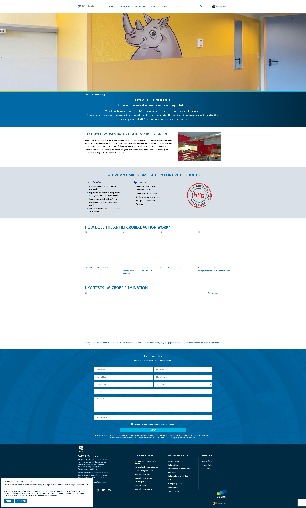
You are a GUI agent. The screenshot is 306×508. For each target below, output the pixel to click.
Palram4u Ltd (173, 487)
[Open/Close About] (154, 7)
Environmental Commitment (179, 469)
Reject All (21, 501)
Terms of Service (187, 438)
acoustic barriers (141, 486)
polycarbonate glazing (143, 478)
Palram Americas (174, 480)
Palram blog (173, 465)
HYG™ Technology (98, 95)
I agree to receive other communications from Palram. (155, 425)
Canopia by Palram (175, 484)
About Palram (173, 461)
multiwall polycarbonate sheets (147, 467)
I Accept (8, 501)
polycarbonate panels (143, 489)
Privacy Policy (133, 438)
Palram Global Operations (178, 476)
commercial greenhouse (144, 471)
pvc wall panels (140, 482)
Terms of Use (207, 461)
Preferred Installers (182, 7)
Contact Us (166, 7)
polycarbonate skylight (144, 474)
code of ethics (173, 491)
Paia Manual (206, 469)
